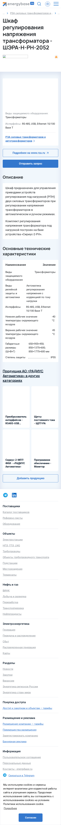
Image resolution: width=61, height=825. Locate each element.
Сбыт (6, 641)
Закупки (8, 674)
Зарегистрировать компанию (20, 735)
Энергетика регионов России (20, 686)
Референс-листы (13, 518)
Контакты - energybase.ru (17, 769)
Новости (8, 669)
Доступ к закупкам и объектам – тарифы (27, 708)
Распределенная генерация (19, 647)
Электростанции (13, 539)
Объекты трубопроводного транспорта (26, 557)
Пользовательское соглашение (22, 757)
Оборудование (11, 523)
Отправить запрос (30, 163)
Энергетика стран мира (17, 692)
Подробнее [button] (10, 808)
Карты (6, 653)
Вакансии (8, 680)
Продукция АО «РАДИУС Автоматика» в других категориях (23, 376)
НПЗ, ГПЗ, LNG (11, 545)
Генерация (9, 629)
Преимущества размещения (19, 729)
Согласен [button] (30, 817)
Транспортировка (13, 608)
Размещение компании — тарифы (23, 723)
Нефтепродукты (12, 614)
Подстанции (10, 563)
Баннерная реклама (14, 741)
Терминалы (10, 574)
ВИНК (6, 590)
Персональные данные (17, 763)
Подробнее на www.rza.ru (29, 152)
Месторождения (12, 568)
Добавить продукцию (30, 478)
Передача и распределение (19, 635)
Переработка (10, 602)
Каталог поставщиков (16, 512)
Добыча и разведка (14, 596)
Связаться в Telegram (21, 775)
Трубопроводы (11, 551)
